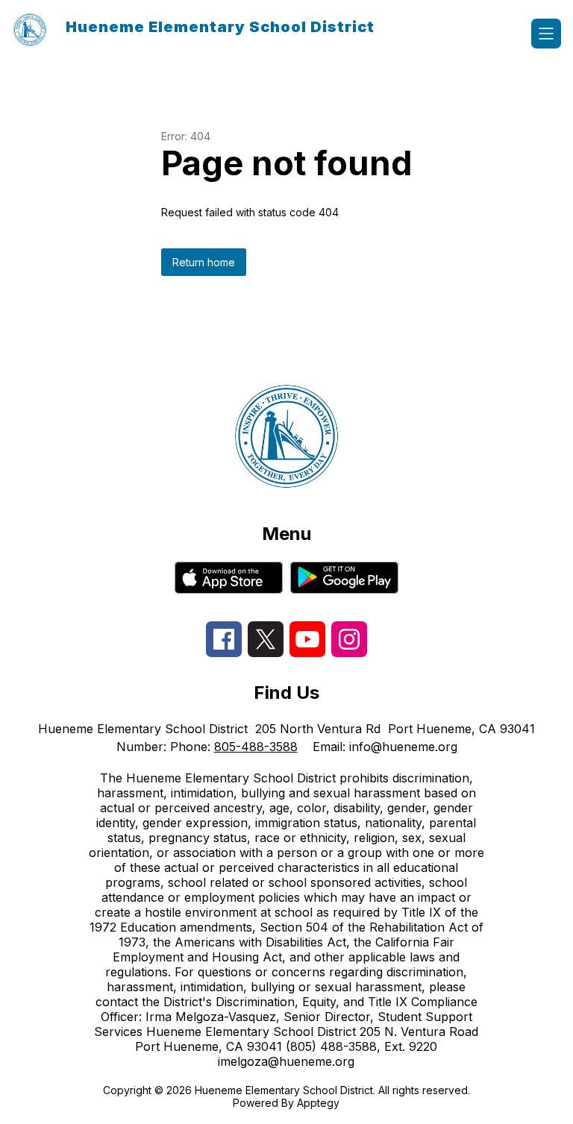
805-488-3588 (256, 746)
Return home (203, 262)
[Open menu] (546, 33)
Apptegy (318, 1102)
